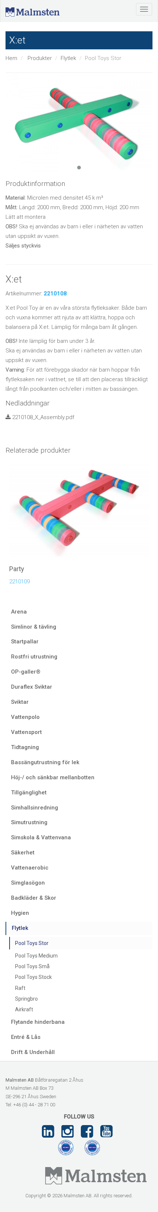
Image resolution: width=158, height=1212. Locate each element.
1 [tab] (79, 167)
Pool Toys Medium (36, 956)
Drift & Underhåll (33, 1052)
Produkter (40, 58)
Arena (19, 611)
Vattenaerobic (30, 867)
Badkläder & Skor (33, 898)
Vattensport (26, 732)
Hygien (20, 913)
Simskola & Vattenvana (41, 837)
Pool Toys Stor (32, 943)
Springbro (26, 999)
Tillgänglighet (29, 792)
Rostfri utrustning (34, 656)
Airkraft (24, 1009)
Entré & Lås (25, 1037)
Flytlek (68, 58)
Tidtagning (25, 747)
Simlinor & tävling (33, 626)
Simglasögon (28, 882)
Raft (20, 988)
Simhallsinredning (34, 807)
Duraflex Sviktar (31, 687)
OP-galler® (25, 671)
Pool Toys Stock (33, 977)
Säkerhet (23, 852)
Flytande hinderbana (38, 1022)
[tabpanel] (79, 123)
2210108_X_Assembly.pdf (42, 417)
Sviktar (20, 702)
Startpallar (25, 641)
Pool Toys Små (32, 966)
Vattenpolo (25, 717)
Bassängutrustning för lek (45, 762)
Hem (11, 58)
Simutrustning (29, 822)
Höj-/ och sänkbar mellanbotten (52, 777)
